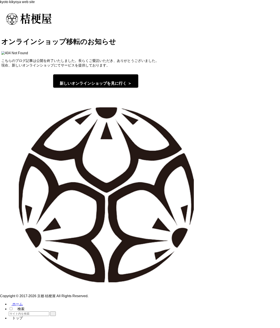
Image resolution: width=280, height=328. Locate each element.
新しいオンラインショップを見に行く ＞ (96, 83)
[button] (53, 313)
